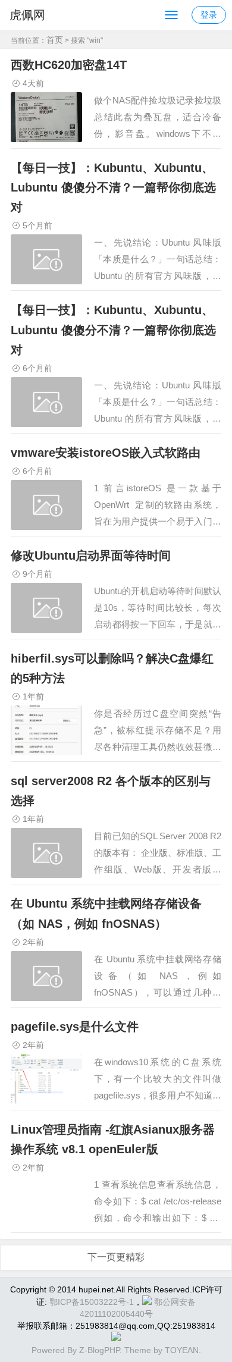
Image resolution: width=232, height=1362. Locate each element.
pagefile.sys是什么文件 (75, 1026)
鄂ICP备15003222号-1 (91, 1302)
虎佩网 (27, 14)
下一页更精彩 (116, 1257)
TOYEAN (182, 1350)
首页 (54, 40)
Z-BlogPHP (99, 1350)
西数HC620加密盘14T (69, 64)
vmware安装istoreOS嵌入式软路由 (105, 452)
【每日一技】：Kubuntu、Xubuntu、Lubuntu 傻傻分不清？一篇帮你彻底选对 (113, 187)
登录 (208, 15)
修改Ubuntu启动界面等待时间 (91, 555)
